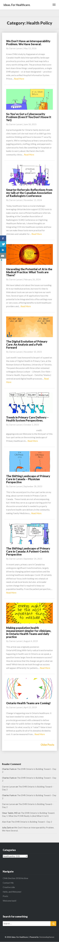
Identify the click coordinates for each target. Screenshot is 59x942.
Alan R (5, 821)
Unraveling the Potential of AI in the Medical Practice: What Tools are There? (29, 272)
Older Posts (47, 744)
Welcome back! (9, 900)
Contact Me (8, 883)
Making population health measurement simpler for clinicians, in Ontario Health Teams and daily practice (28, 632)
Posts (5, 896)
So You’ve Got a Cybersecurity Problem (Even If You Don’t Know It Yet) (28, 117)
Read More (19, 78)
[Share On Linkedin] (3, 250)
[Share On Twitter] (3, 244)
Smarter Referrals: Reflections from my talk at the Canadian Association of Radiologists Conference (29, 192)
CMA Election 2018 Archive (15, 878)
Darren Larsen (15, 48)
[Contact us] (3, 256)
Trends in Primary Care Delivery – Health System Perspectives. (27, 419)
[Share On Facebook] (3, 238)
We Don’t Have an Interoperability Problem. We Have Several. (28, 42)
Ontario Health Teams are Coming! (28, 703)
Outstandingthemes (46, 937)
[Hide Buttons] (1, 260)
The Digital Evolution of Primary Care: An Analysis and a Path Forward (26, 344)
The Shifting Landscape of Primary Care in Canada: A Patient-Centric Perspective (28, 551)
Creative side (9, 887)
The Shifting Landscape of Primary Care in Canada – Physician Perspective (28, 479)
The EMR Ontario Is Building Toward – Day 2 (31, 821)
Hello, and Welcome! (12, 891)
